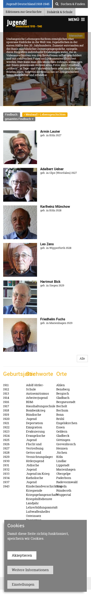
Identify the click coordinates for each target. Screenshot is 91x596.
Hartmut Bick (50, 281)
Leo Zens (47, 244)
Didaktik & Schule (60, 11)
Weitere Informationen (30, 570)
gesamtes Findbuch (18, 119)
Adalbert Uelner (52, 169)
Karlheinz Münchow (55, 206)
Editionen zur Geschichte (24, 11)
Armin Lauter (50, 131)
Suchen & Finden (73, 3)
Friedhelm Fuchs (52, 319)
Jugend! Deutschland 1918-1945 (27, 3)
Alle (82, 358)
